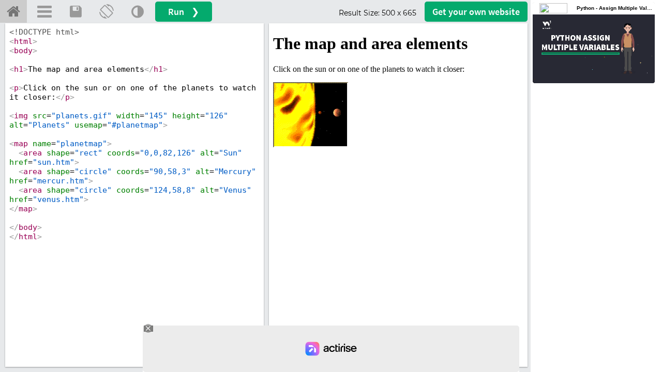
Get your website (476, 12)
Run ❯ (183, 12)
